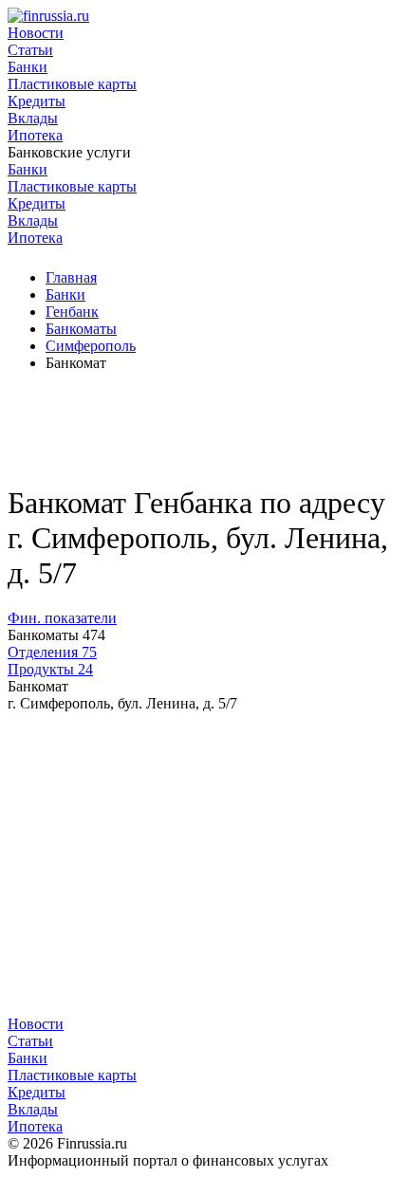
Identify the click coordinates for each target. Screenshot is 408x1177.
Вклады (33, 118)
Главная (71, 277)
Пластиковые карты (72, 84)
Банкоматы (81, 329)
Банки (27, 67)
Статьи (30, 50)
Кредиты (36, 101)
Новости (36, 33)
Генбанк (72, 311)
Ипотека (35, 135)
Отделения (52, 652)
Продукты (50, 669)
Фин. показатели (62, 618)
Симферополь (91, 346)
